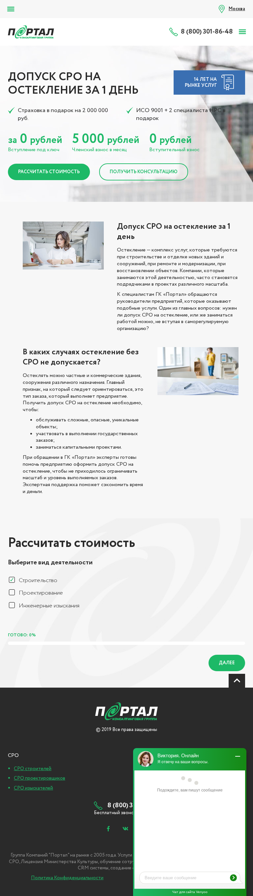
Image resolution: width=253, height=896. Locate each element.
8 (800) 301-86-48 (207, 32)
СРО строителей (32, 768)
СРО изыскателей (33, 788)
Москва (237, 9)
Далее (227, 663)
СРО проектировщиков (39, 778)
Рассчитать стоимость (49, 172)
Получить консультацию (144, 172)
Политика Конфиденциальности (67, 878)
